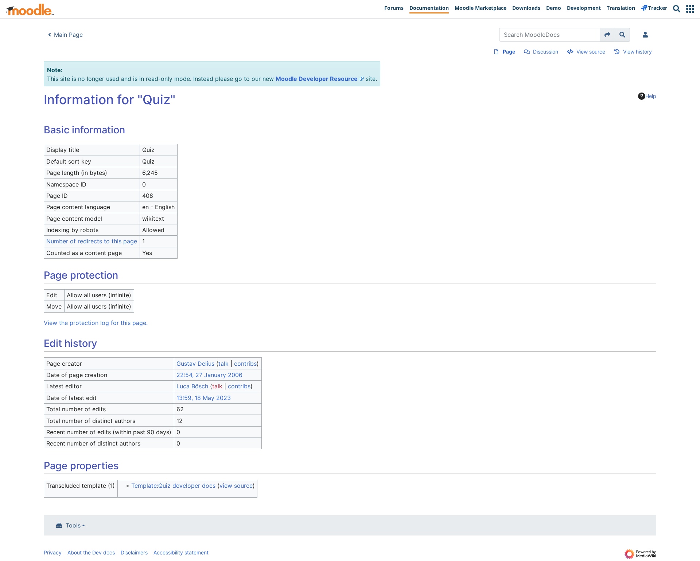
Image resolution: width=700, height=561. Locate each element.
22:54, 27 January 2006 (209, 374)
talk (223, 363)
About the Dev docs (91, 552)
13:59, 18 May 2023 (203, 397)
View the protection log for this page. (96, 322)
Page (509, 51)
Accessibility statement (181, 552)
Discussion (545, 51)
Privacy (53, 552)
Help (650, 96)
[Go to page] (607, 35)
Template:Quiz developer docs (173, 485)
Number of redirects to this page (91, 241)
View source (590, 51)
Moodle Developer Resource (317, 78)
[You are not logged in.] (647, 34)
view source (236, 485)
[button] (690, 9)
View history (637, 51)
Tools (73, 525)
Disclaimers (134, 552)
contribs (245, 363)
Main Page (68, 34)
